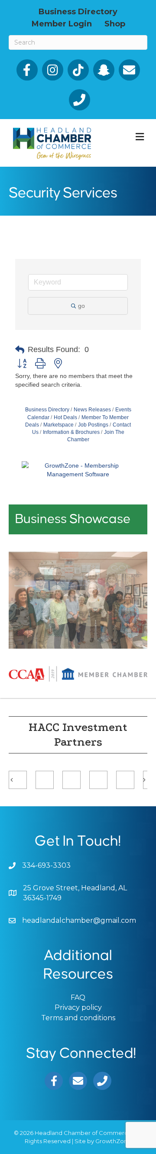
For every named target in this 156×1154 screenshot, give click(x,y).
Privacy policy (78, 1007)
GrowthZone (113, 1141)
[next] (125, 612)
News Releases (92, 410)
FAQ (78, 997)
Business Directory (78, 11)
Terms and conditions (78, 1018)
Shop (114, 23)
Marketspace (58, 425)
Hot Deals (65, 417)
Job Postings (93, 425)
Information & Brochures (71, 432)
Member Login (62, 23)
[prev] (30, 612)
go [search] (81, 305)
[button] (19, 350)
